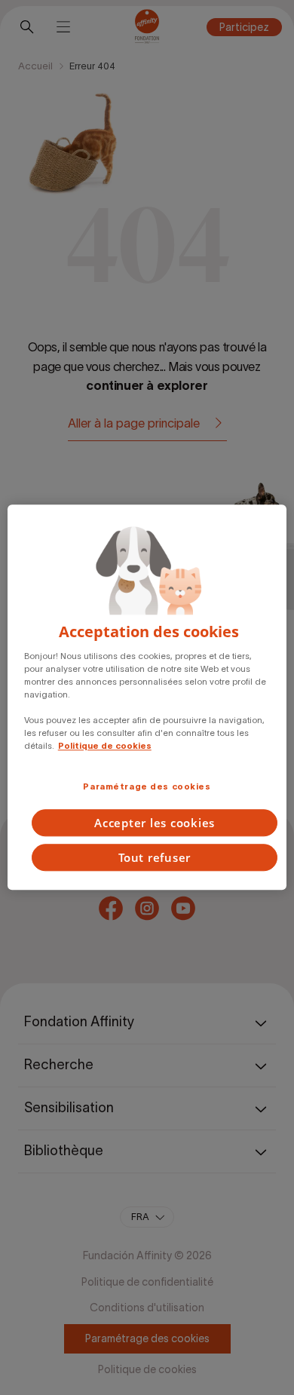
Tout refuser (154, 858)
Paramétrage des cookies (146, 786)
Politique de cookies (105, 746)
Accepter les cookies (154, 823)
